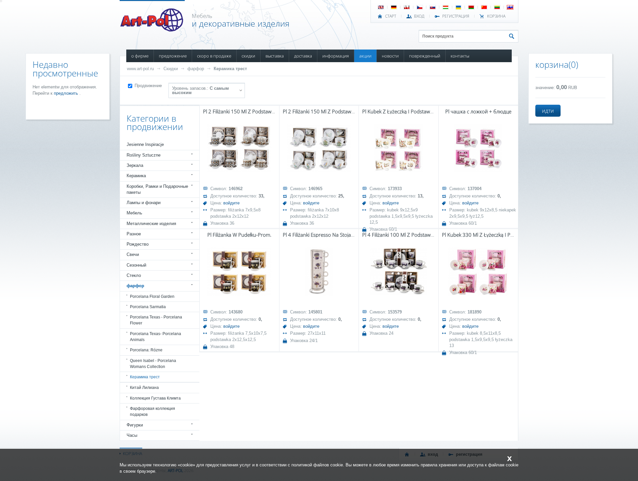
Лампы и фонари (143, 202)
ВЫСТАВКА (275, 56)
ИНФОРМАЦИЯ (335, 56)
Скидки (170, 68)
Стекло (134, 275)
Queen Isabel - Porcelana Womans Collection (153, 363)
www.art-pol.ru (140, 68)
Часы (132, 435)
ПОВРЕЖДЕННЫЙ (424, 56)
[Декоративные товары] (152, 29)
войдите (231, 202)
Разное (134, 233)
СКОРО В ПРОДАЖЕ (214, 56)
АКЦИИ (365, 56)
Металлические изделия (151, 223)
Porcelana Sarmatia (148, 306)
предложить (66, 93)
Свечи (133, 254)
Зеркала (135, 165)
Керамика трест (230, 68)
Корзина (496, 16)
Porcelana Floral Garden (152, 296)
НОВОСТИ (390, 56)
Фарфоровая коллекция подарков (152, 411)
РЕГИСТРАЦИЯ (455, 16)
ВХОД (419, 16)
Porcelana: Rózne (146, 350)
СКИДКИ (248, 56)
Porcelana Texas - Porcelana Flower (156, 320)
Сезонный (136, 265)
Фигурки (135, 424)
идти (548, 110)
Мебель (134, 212)
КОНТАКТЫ (460, 56)
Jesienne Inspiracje (145, 144)
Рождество (138, 244)
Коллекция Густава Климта (155, 398)
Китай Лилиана (144, 387)
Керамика (136, 175)
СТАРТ (390, 16)
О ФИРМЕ (140, 56)
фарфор (195, 68)
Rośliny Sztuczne (143, 155)
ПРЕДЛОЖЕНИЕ (173, 56)
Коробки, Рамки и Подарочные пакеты (157, 189)
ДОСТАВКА (303, 56)
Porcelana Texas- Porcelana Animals (155, 336)
